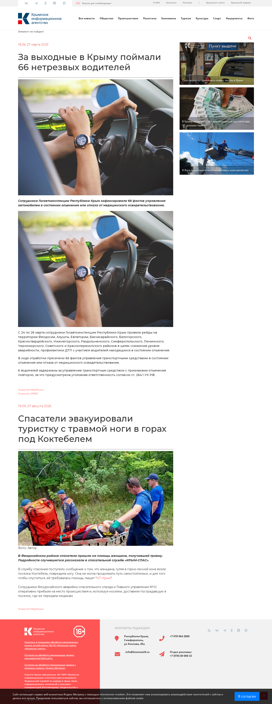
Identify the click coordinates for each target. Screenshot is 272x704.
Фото (250, 18)
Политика (149, 18)
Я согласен (247, 696)
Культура (202, 18)
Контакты (171, 2)
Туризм (186, 18)
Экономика (168, 18)
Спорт (217, 18)
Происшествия (128, 18)
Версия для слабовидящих (96, 3)
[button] (249, 38)
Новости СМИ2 (28, 393)
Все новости (87, 18)
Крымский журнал (241, 2)
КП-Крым (104, 578)
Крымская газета (215, 2)
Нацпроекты (234, 18)
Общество (106, 18)
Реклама (187, 2)
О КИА (156, 2)
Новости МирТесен (31, 389)
